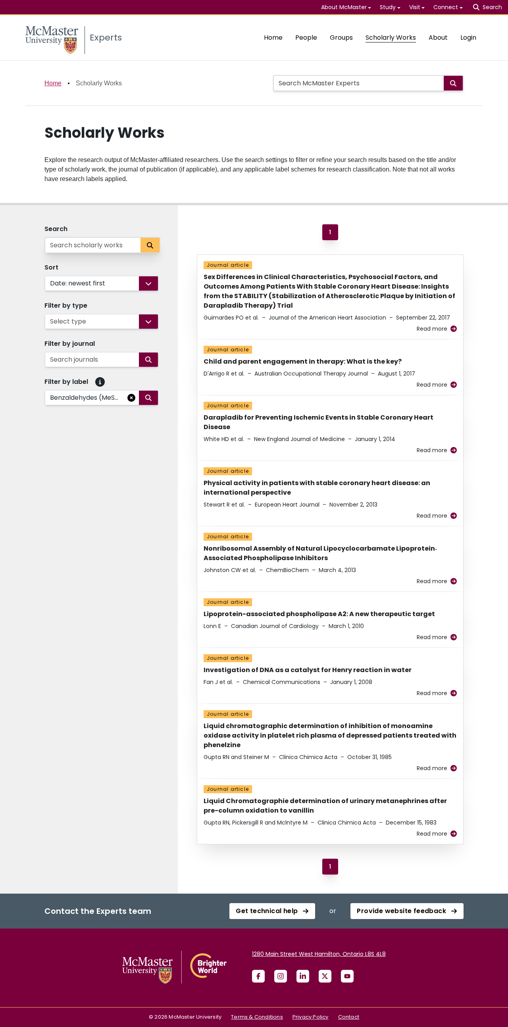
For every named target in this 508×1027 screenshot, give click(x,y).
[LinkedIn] (302, 976)
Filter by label (66, 381)
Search (55, 228)
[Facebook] (258, 976)
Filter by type (65, 305)
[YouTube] (347, 976)
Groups (341, 37)
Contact (348, 1017)
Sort (51, 267)
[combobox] (51, 283)
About (438, 37)
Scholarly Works (391, 37)
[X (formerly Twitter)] (325, 976)
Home (273, 37)
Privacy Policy (310, 1017)
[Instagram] (280, 976)
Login (468, 37)
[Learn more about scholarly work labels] (100, 382)
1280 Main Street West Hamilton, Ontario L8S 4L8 (319, 954)
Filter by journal (69, 343)
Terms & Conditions (257, 1017)
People (306, 37)
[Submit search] (453, 83)
